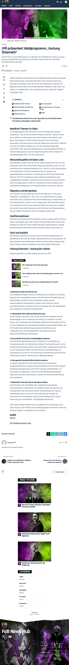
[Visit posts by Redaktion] (4, 442)
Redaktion (9, 71)
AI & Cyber (22, 597)
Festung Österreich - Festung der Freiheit (49, 108)
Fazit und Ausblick (46, 104)
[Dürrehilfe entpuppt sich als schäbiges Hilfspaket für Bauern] (16, 283)
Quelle (43, 113)
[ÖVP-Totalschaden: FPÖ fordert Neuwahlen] (16, 266)
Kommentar (23, 603)
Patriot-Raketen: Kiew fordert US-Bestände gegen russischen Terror (42, 273)
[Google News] (10, 636)
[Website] (64, 442)
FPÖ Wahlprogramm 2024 (20, 423)
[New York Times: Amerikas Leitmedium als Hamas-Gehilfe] (34, 493)
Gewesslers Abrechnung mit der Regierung (33, 564)
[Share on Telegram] (4, 93)
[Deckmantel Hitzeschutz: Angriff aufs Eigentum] (34, 522)
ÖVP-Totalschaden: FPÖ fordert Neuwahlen (35, 265)
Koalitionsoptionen (19, 114)
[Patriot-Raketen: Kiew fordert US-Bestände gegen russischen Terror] (16, 275)
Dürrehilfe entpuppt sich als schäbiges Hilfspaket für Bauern (40, 282)
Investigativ (22, 590)
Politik (4, 44)
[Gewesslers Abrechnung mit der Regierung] (34, 551)
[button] (3, 2)
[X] (66, 442)
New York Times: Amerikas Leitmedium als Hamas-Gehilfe (36, 506)
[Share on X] (3, 66)
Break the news (27, 479)
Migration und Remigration (21, 110)
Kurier (12, 418)
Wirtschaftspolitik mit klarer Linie (23, 107)
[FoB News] (7, 2)
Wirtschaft (22, 583)
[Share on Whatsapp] (4, 89)
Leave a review (60, 472)
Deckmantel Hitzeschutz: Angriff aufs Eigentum (36, 535)
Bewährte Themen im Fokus (22, 104)
